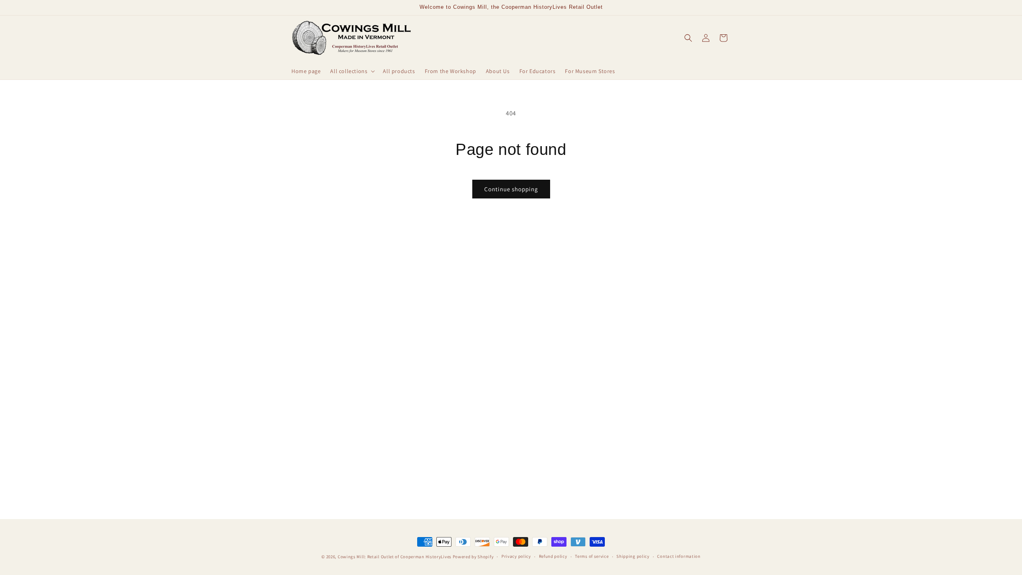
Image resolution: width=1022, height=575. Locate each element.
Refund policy (553, 556)
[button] (351, 71)
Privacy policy (516, 556)
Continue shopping (511, 189)
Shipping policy (633, 556)
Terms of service (591, 556)
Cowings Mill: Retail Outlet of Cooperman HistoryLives (395, 556)
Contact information (678, 556)
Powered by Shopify (473, 556)
